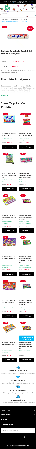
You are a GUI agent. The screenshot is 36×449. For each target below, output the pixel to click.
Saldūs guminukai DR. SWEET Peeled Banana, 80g (9, 217)
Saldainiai (9, 138)
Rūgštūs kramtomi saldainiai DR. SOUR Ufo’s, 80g (25, 217)
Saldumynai (14, 19)
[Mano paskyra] (24, 8)
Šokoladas (24, 19)
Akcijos (4, 138)
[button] (9, 147)
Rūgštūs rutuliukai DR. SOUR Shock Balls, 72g (9, 175)
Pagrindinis (4, 19)
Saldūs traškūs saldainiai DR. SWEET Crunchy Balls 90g (25, 175)
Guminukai (9, 221)
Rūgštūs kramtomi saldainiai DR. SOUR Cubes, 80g (25, 302)
